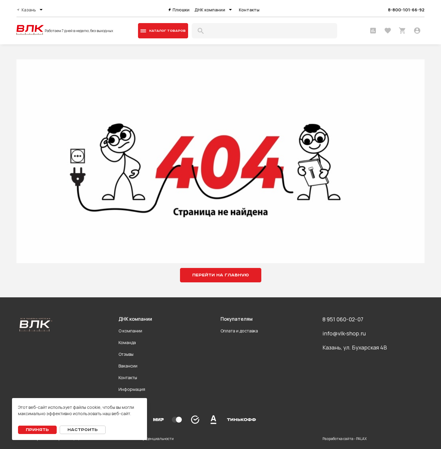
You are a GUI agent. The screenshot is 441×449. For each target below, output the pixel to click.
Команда (127, 342)
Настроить (83, 429)
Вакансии (127, 366)
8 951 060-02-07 (342, 319)
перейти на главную (220, 275)
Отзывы (126, 354)
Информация (131, 389)
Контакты (249, 10)
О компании (130, 331)
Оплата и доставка (239, 331)
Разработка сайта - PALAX (344, 438)
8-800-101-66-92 (406, 10)
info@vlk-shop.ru (344, 333)
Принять (37, 429)
